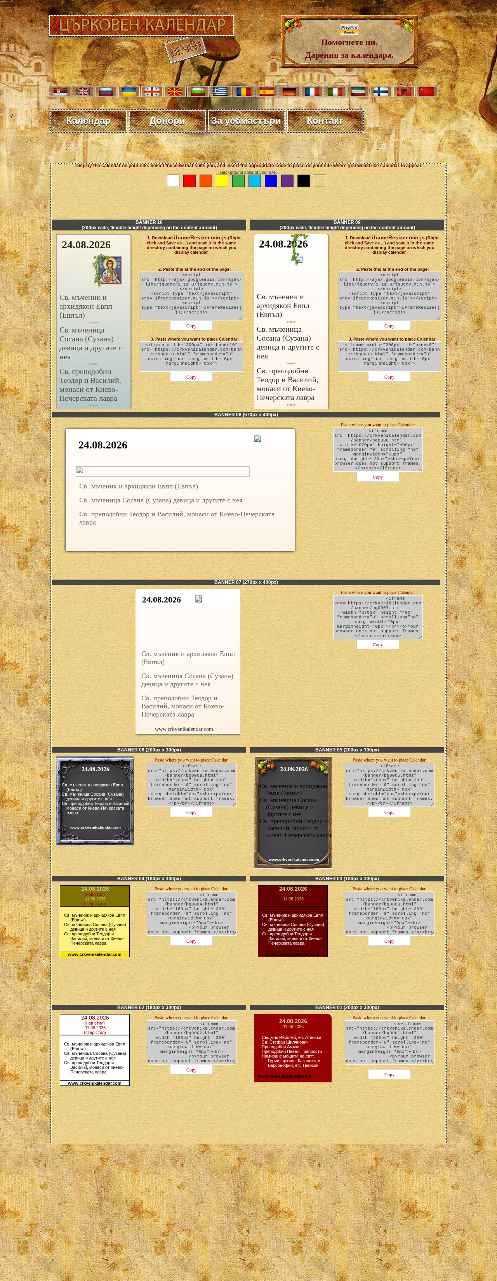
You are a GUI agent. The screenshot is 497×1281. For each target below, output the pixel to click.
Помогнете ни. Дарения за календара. (349, 48)
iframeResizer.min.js (200, 237)
